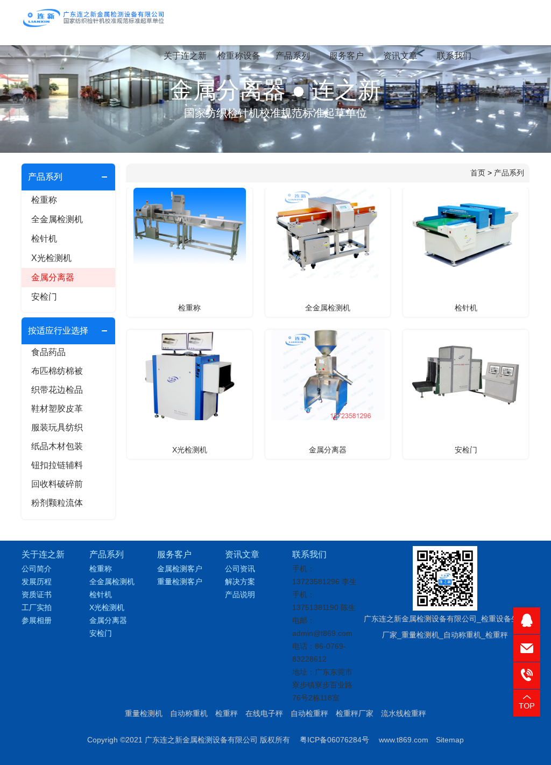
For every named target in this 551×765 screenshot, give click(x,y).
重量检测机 (144, 713)
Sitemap (450, 739)
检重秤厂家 (354, 713)
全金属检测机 (57, 219)
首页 (477, 172)
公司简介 (37, 568)
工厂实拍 (37, 607)
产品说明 (240, 594)
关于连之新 (185, 55)
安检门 (44, 296)
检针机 (44, 238)
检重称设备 (238, 55)
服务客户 (346, 55)
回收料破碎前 (57, 483)
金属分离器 (52, 277)
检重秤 (226, 713)
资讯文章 (400, 55)
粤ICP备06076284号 (334, 739)
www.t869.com (403, 739)
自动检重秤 (309, 713)
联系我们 (454, 55)
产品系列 (293, 55)
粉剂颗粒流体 (57, 502)
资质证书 (37, 594)
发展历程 (37, 581)
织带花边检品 (57, 389)
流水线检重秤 (403, 713)
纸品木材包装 (57, 446)
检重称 (44, 199)
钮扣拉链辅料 (57, 465)
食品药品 (48, 352)
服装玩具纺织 (57, 427)
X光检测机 (51, 258)
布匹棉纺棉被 (57, 371)
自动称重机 (189, 713)
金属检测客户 (179, 568)
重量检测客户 (179, 581)
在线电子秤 (264, 713)
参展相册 (37, 620)
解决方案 (240, 581)
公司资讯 (240, 568)
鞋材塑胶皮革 (57, 408)
